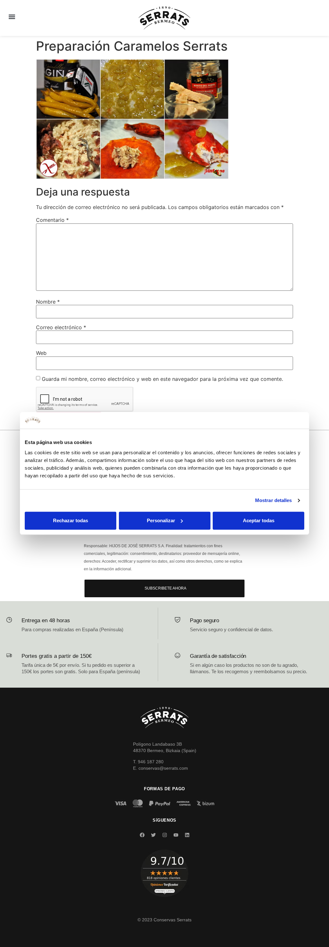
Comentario (52, 219)
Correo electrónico (61, 327)
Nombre (48, 301)
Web (41, 353)
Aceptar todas (258, 520)
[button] (11, 16)
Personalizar (161, 520)
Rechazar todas (70, 520)
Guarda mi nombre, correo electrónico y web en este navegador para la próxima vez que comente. (162, 378)
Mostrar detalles (273, 500)
